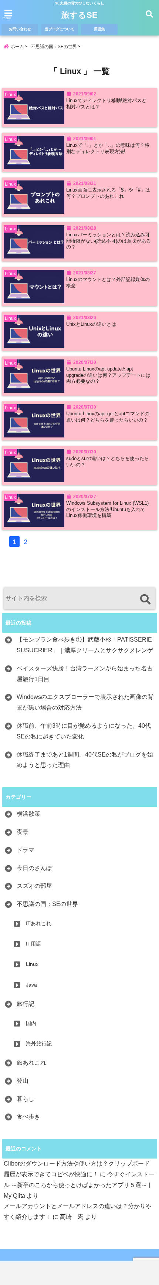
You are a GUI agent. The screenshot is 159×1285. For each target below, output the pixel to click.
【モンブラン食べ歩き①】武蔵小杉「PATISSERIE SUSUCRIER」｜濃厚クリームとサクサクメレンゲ (85, 644)
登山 (22, 1081)
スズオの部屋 (34, 886)
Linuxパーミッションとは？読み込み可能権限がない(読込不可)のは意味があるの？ (108, 241)
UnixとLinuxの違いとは (91, 324)
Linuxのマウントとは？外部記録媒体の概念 (108, 282)
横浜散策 (28, 814)
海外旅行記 (39, 1043)
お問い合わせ (20, 29)
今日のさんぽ (34, 868)
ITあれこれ (38, 923)
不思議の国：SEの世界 (47, 904)
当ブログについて (59, 29)
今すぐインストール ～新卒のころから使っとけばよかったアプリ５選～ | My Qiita (79, 1185)
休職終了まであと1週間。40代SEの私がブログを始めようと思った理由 (85, 759)
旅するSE (79, 15)
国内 (31, 1023)
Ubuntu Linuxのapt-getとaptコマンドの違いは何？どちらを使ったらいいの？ (107, 416)
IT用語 (33, 944)
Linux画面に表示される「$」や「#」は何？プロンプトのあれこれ (108, 193)
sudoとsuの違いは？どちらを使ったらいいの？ (107, 461)
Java (31, 985)
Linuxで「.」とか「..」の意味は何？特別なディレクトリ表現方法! (107, 148)
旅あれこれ (31, 1062)
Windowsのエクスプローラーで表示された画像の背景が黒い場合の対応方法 (85, 702)
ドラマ (25, 850)
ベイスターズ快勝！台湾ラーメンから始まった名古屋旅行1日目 (85, 673)
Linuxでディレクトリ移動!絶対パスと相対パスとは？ (106, 103)
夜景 (22, 832)
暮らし (25, 1099)
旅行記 (25, 1004)
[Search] (145, 599)
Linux (32, 964)
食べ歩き (28, 1116)
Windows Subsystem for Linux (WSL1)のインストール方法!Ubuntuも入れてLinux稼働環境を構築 (107, 509)
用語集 (99, 29)
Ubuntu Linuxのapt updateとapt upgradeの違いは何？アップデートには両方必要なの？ (108, 375)
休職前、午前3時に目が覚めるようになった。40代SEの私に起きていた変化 (84, 731)
